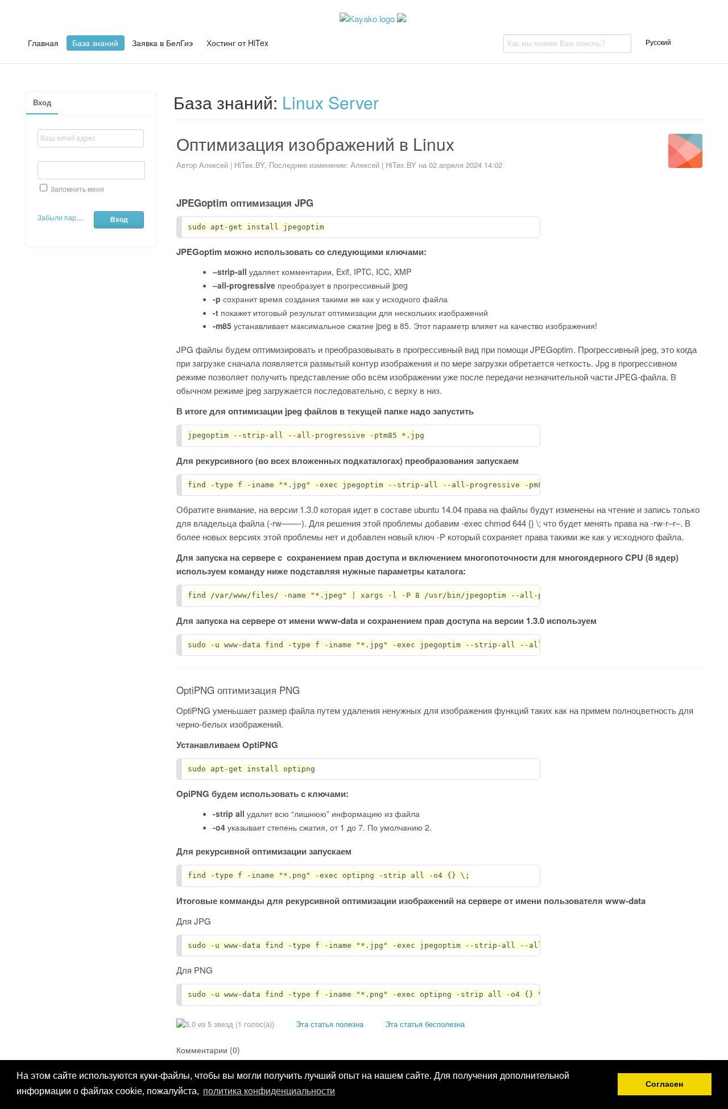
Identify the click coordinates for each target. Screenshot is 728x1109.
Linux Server (330, 102)
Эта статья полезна (328, 1023)
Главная (43, 42)
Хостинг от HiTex (237, 42)
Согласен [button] (664, 1084)
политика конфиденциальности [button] (269, 1091)
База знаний (95, 42)
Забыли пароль (63, 217)
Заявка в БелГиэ (162, 42)
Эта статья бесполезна (424, 1023)
